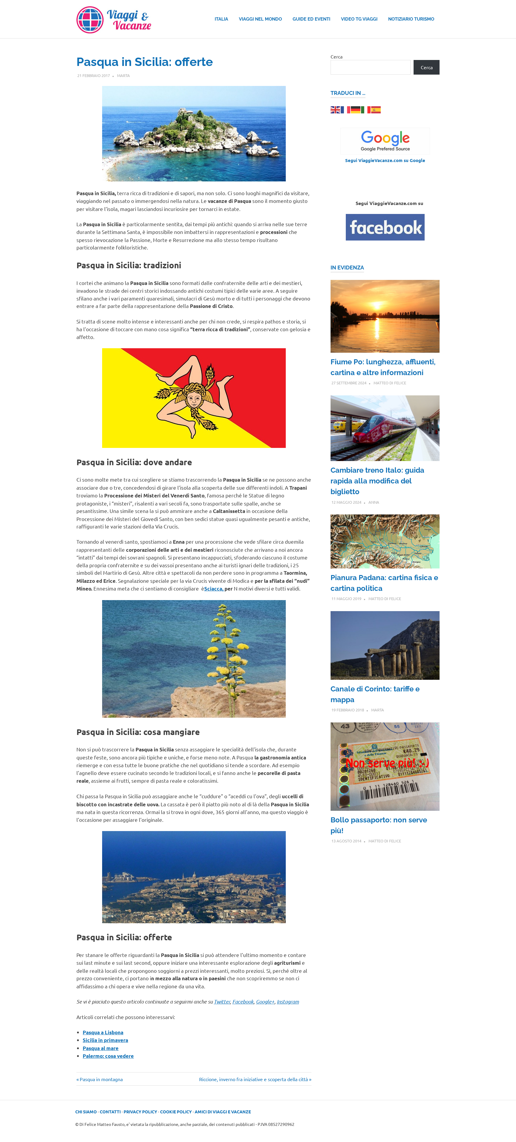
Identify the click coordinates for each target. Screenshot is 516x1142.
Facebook (243, 1001)
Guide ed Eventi (311, 19)
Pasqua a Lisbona (103, 1032)
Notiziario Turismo (411, 19)
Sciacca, (214, 588)
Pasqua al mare (101, 1048)
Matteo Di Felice (390, 382)
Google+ (265, 1001)
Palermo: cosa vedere (108, 1056)
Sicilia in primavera (105, 1040)
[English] (336, 109)
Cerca (337, 56)
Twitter (222, 1001)
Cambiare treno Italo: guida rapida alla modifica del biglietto (377, 481)
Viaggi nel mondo (260, 19)
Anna (373, 502)
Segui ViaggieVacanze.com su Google (385, 160)
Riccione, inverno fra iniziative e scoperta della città (253, 1079)
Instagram (288, 1001)
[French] (346, 109)
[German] (356, 109)
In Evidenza (347, 267)
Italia (221, 19)
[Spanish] (376, 109)
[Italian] (366, 109)
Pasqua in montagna (101, 1079)
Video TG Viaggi (359, 19)
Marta (123, 75)
